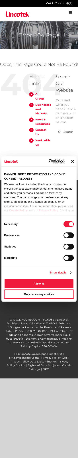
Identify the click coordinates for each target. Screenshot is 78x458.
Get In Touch (55, 3)
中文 (69, 3)
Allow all (39, 283)
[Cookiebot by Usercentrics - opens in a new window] (49, 161)
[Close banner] (72, 161)
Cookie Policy (18, 210)
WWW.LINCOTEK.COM (25, 319)
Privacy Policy (48, 210)
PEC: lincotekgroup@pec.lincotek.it (38, 354)
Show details (58, 272)
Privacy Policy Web (54, 357)
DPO (46, 369)
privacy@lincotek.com (24, 357)
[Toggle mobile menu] (71, 13)
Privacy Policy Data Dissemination (33, 361)
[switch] (68, 235)
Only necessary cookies (39, 294)
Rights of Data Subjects (44, 365)
